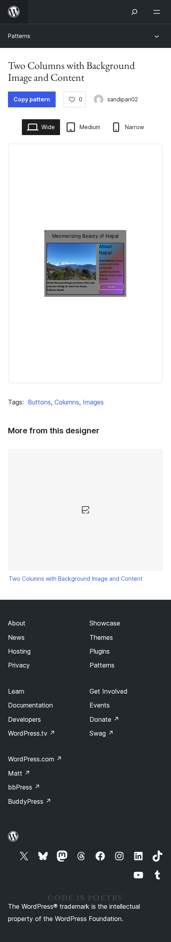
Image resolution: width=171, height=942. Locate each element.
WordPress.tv (31, 733)
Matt (19, 773)
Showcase (104, 623)
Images (93, 402)
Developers (24, 719)
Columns (66, 402)
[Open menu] (158, 12)
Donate (104, 719)
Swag (101, 733)
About (16, 623)
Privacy (19, 665)
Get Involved (108, 691)
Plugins (99, 651)
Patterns (19, 35)
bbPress (24, 787)
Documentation (30, 705)
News (16, 637)
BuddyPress (29, 801)
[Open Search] (134, 12)
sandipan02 (122, 99)
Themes (101, 637)
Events (99, 705)
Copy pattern (32, 99)
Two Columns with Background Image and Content (75, 578)
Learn (16, 691)
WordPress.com (35, 759)
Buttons (39, 402)
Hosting (19, 651)
